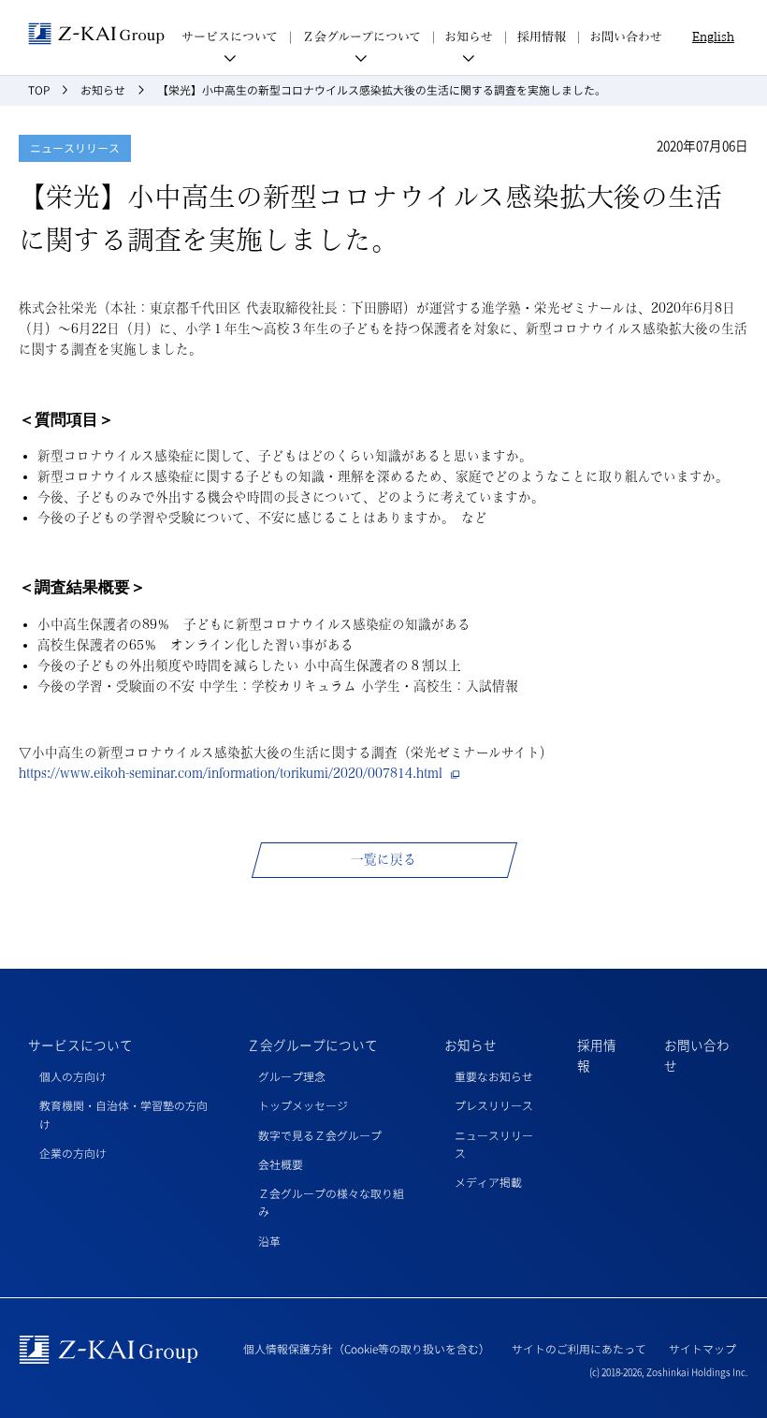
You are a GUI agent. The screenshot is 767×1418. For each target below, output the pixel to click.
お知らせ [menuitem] (468, 37)
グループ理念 (292, 1076)
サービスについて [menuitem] (229, 37)
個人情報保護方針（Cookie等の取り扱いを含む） (366, 1348)
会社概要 (280, 1164)
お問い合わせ (625, 37)
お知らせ (470, 1044)
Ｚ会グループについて (312, 1044)
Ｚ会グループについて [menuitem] (361, 37)
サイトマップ (702, 1348)
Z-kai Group (96, 33)
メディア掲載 (488, 1182)
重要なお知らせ (494, 1076)
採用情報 (541, 37)
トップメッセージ (303, 1105)
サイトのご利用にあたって (579, 1348)
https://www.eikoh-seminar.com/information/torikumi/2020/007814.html (230, 773)
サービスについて (80, 1044)
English (713, 37)
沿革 (269, 1241)
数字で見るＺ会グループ (320, 1135)
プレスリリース (494, 1105)
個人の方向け (73, 1076)
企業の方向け (73, 1153)
